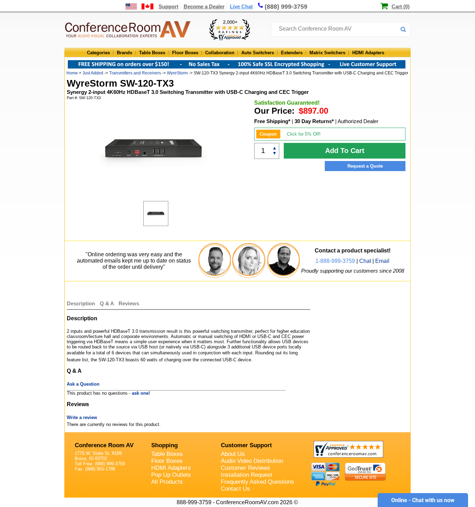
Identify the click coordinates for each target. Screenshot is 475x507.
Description (81, 303)
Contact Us (235, 488)
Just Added (92, 73)
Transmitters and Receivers (135, 73)
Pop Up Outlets (171, 475)
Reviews (129, 303)
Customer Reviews (245, 468)
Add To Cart (344, 150)
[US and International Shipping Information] (139, 6)
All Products (167, 481)
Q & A (107, 303)
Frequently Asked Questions (257, 481)
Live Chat (241, 6)
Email (382, 261)
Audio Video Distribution (252, 461)
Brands (124, 52)
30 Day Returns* (314, 121)
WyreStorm (177, 73)
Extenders (292, 52)
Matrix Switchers (327, 52)
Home (72, 73)
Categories (98, 52)
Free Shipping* (272, 121)
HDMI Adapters (368, 52)
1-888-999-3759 (335, 261)
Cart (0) (401, 6)
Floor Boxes (185, 52)
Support (168, 6)
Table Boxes (152, 52)
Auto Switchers (257, 52)
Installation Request (246, 475)
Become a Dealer (204, 6)
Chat (365, 261)
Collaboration (219, 52)
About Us (233, 454)
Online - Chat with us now (422, 500)
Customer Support (246, 445)
